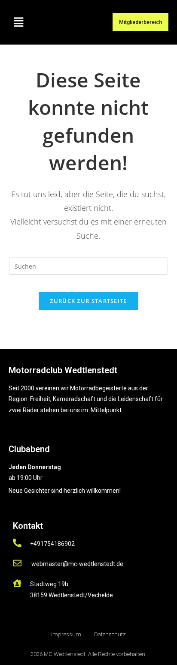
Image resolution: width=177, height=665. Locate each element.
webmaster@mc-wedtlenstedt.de (77, 563)
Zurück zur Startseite (88, 301)
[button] (18, 22)
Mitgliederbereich (140, 22)
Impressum (66, 634)
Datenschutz (110, 634)
